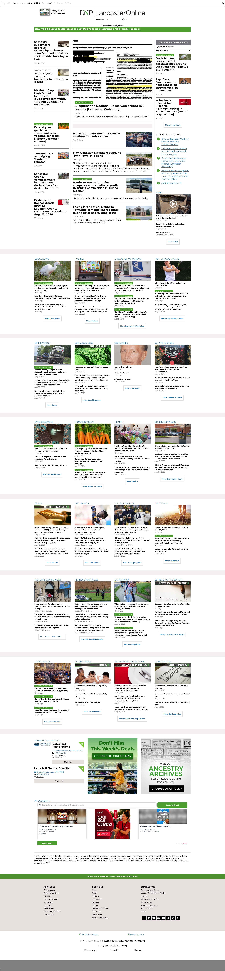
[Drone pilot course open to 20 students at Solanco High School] (173, 434)
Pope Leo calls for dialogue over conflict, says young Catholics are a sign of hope (52, 606)
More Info (68, 762)
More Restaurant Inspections (132, 719)
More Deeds (52, 563)
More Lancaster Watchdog (132, 326)
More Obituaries (132, 388)
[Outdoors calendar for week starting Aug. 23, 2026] (173, 515)
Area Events (42, 801)
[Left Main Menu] (3, 3)
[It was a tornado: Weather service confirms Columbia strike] (139, 139)
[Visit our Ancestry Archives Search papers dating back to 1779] (166, 766)
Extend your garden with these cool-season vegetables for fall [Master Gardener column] (47, 134)
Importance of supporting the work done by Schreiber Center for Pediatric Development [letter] (172, 623)
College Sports (124, 503)
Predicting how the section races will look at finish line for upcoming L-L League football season (171, 296)
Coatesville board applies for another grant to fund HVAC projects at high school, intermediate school (171, 456)
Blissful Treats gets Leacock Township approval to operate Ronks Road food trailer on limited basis (172, 467)
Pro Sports (82, 503)
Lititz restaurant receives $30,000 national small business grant (174, 151)
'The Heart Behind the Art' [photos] (50, 465)
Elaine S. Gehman (122, 373)
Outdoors (161, 503)
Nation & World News (48, 580)
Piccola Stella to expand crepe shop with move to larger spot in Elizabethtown (171, 369)
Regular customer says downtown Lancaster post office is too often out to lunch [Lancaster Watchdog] (131, 288)
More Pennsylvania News (92, 639)
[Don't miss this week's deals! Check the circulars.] (112, 766)
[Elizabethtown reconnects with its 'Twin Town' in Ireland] (139, 159)
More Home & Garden (92, 486)
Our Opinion (122, 580)
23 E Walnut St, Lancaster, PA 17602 (49, 772)
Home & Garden (84, 422)
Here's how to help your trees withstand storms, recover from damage (89, 461)
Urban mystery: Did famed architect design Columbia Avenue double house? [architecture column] (91, 474)
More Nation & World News (52, 637)
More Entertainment (52, 474)
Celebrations (83, 661)
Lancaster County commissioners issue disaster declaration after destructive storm (46, 181)
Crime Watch (42, 343)
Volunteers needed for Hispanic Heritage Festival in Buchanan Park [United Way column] (172, 107)
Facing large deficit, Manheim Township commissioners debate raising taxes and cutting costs (96, 209)
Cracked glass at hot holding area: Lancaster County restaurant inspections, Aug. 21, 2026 (129, 698)
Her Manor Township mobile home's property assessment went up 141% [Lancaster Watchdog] (130, 314)
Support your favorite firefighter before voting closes (51, 78)
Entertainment (44, 422)
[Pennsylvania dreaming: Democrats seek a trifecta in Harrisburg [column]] (52, 673)
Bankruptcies (163, 661)
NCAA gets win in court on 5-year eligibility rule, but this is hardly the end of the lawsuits (132, 540)
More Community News (172, 479)
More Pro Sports (92, 563)
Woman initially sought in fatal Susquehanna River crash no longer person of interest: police (175, 174)
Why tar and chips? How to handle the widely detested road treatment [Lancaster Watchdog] (131, 301)
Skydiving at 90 (163, 232)
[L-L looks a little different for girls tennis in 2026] (173, 271)
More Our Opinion (132, 644)
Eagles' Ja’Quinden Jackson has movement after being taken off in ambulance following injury (90, 540)
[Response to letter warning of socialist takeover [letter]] (173, 591)
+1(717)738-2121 (60, 753)
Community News (165, 422)
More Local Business (92, 400)
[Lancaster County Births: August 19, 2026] (93, 673)
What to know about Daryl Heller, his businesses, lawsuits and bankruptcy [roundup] (91, 388)
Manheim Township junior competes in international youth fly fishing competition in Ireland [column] (95, 187)
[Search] (223, 3)
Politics (79, 259)
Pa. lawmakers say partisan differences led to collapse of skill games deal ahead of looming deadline (92, 288)
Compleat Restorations (61, 745)
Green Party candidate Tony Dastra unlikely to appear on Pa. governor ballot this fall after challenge (90, 298)
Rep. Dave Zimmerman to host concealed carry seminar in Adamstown (167, 85)
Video (159, 192)
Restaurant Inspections (130, 661)
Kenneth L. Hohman (123, 367)
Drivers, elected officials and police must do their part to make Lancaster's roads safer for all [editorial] (132, 619)
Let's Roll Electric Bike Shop (53, 768)
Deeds (38, 503)
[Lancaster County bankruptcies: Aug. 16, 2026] (173, 673)
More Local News (173, 125)
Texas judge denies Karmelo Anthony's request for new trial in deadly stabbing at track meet (52, 616)
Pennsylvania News (86, 580)
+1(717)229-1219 (42, 774)
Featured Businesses (47, 740)
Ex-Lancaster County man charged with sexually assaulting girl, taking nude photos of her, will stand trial (52, 382)
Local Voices (42, 661)
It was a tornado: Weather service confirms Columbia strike (96, 135)
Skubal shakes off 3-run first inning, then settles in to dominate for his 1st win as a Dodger (92, 551)
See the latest (166, 46)
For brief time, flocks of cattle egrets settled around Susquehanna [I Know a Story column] (172, 64)
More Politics (92, 321)
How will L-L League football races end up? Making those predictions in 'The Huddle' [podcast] (87, 29)
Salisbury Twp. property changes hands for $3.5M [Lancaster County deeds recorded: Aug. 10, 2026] (52, 540)
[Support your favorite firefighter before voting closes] (63, 72)
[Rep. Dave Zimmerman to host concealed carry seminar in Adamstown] (185, 81)
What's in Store (164, 343)
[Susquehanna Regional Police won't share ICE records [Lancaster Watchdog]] (112, 69)
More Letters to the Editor (172, 635)
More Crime (52, 405)
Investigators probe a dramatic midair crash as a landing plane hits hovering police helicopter (91, 616)
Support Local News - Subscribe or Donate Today (112, 876)
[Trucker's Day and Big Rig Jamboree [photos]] (63, 155)
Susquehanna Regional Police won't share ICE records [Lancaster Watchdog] (109, 107)
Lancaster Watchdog (128, 259)
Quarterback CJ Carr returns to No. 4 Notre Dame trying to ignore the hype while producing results (131, 530)
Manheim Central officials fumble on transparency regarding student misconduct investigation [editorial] (130, 632)
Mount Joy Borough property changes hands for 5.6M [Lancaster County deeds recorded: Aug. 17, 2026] (51, 530)
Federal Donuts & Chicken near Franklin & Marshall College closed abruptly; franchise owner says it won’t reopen (92, 377)
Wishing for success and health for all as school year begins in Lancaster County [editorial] (131, 606)
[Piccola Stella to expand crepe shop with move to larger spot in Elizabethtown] (173, 355)
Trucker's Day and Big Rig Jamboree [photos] (43, 158)
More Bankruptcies (172, 714)
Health (119, 422)
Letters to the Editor (168, 580)
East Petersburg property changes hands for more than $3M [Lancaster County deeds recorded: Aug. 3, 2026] (51, 551)
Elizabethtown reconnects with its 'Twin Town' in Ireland (97, 154)
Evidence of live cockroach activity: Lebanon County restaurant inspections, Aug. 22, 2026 (50, 207)
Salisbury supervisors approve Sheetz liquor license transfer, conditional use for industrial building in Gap (51, 50)
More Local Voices (52, 722)
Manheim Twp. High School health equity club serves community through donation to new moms (50, 97)
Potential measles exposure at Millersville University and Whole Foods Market (131, 458)
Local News (42, 259)
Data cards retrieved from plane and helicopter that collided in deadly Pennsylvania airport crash (91, 606)
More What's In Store (172, 398)
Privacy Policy (90, 950)
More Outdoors (172, 561)
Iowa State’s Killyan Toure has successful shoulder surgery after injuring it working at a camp (129, 551)
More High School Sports (172, 318)
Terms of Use (115, 950)
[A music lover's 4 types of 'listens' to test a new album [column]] (52, 434)
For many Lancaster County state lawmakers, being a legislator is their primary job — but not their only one (91, 309)
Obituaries (121, 343)
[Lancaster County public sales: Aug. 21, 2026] (93, 355)
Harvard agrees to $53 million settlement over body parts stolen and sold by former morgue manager (92, 627)
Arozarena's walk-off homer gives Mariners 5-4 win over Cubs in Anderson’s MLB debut (90, 530)
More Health (132, 481)
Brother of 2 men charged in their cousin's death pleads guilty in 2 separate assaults (49, 393)
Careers (138, 950)
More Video (173, 242)
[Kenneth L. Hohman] (132, 355)
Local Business (84, 343)
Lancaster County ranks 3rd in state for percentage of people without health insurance (132, 469)
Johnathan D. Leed (171, 183)
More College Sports (132, 563)
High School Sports (167, 259)
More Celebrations (92, 712)
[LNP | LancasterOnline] (112, 13)
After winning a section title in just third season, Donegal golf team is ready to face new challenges (170, 307)
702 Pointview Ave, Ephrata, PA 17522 (67, 751)
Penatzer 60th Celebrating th (88, 702)
